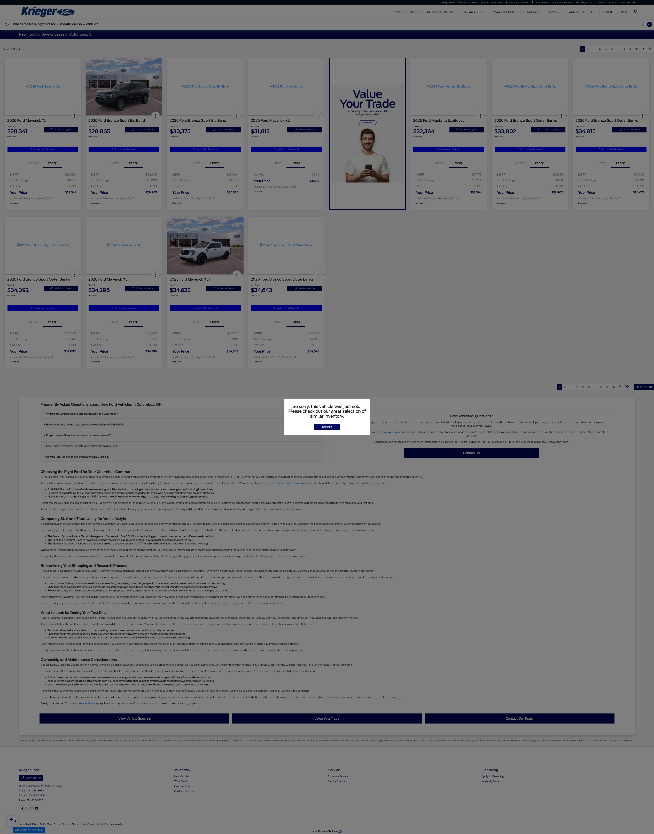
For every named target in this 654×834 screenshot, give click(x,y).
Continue (327, 427)
